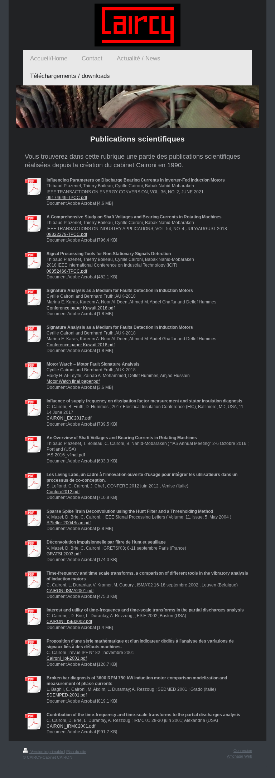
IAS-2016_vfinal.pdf (66, 454)
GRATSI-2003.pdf (64, 553)
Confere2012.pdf (63, 491)
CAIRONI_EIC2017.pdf (69, 418)
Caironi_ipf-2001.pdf (67, 658)
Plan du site (76, 751)
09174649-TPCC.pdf (67, 197)
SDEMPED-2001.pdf (67, 695)
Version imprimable (46, 751)
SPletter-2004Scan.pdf (69, 522)
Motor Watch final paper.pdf (73, 381)
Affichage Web (239, 756)
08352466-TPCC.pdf (67, 271)
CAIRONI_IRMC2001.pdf (71, 726)
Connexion (242, 750)
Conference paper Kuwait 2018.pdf (81, 308)
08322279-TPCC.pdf (67, 234)
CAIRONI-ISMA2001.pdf (70, 590)
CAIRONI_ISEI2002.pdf (69, 621)
